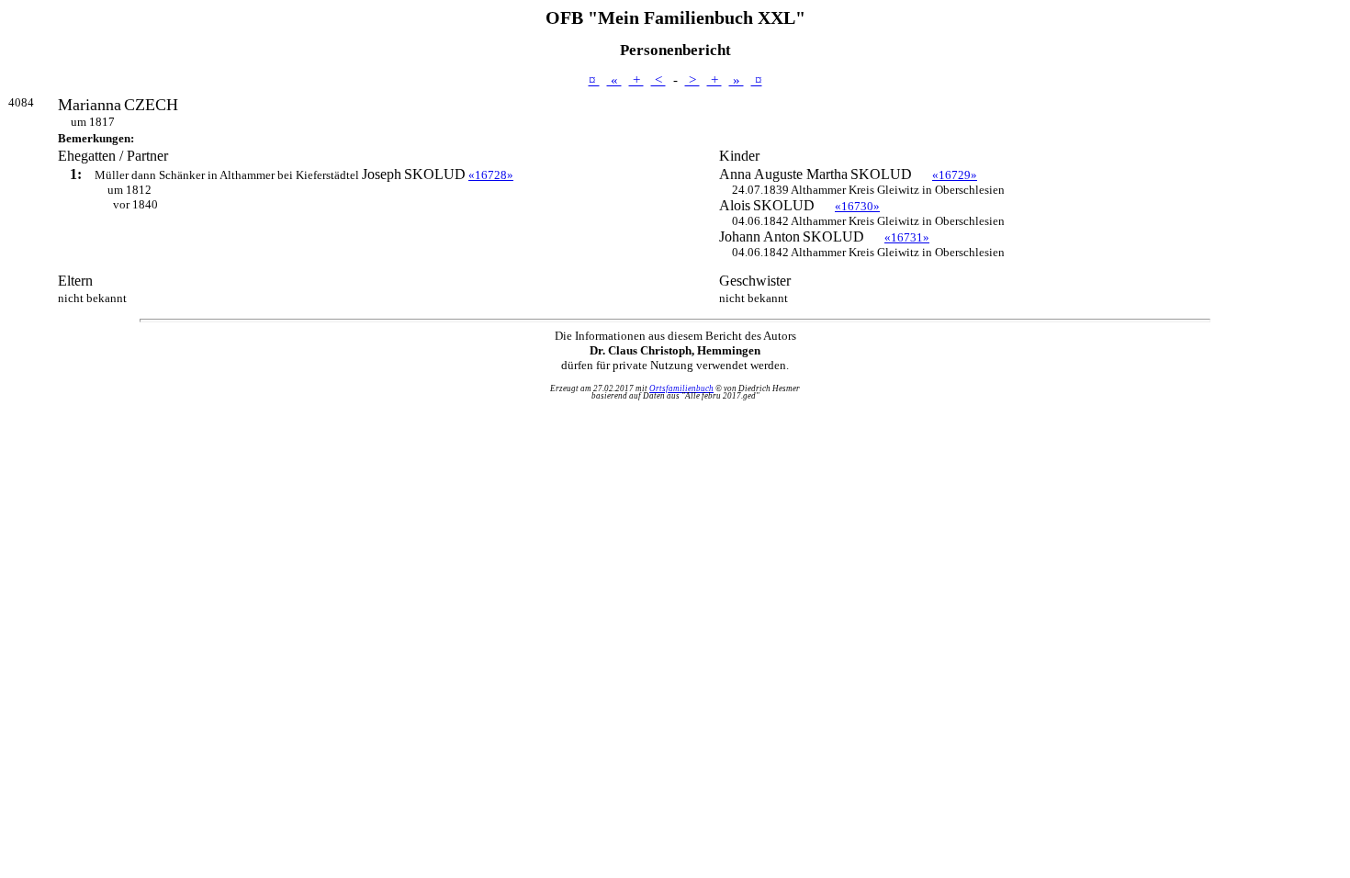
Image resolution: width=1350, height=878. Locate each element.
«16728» (490, 175)
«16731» (906, 237)
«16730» (857, 206)
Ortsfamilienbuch (681, 388)
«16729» (954, 175)
